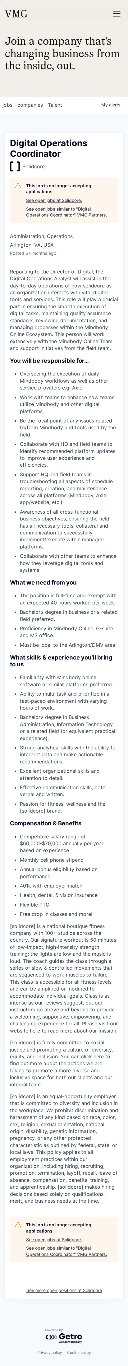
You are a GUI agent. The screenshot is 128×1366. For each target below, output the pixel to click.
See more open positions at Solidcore (64, 1290)
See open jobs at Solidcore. (54, 200)
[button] (117, 13)
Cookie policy (79, 1352)
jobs (7, 105)
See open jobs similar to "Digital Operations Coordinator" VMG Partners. (66, 212)
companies (30, 105)
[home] (16, 13)
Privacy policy (49, 1352)
